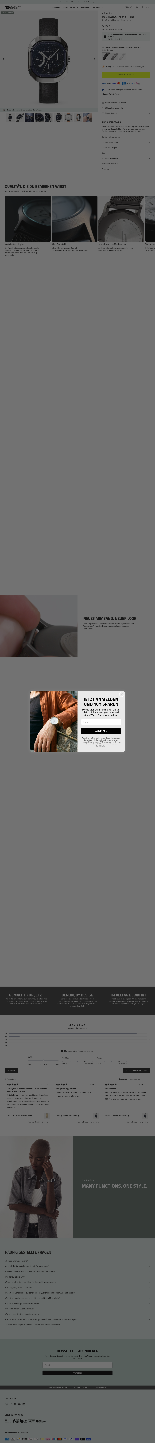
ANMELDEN (101, 731)
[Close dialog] (122, 694)
